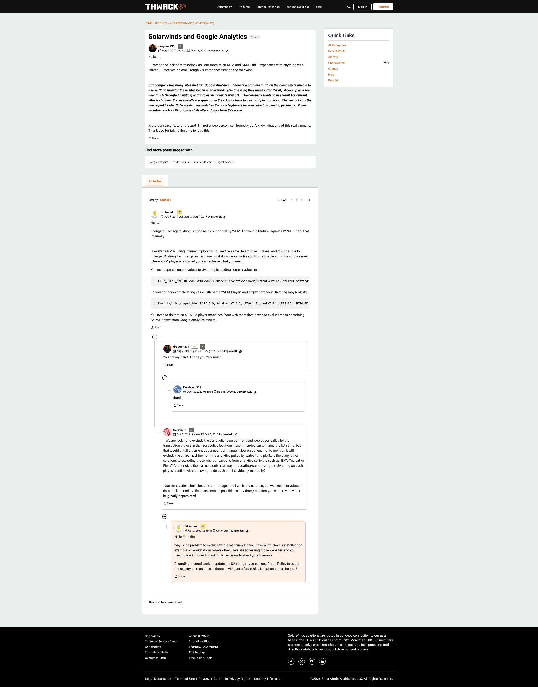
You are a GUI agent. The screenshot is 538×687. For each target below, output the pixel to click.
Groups (333, 68)
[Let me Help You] (179, 212)
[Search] (349, 6)
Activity (333, 57)
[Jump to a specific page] (308, 200)
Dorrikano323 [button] (192, 387)
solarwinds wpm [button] (203, 162)
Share (153, 139)
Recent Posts (336, 51)
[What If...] (180, 47)
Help (331, 74)
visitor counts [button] (181, 162)
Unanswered (358, 62)
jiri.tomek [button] (167, 212)
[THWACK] (166, 7)
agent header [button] (225, 162)
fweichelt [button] (179, 430)
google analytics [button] (159, 162)
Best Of (333, 80)
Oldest (164, 200)
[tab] (155, 181)
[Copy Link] (227, 50)
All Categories (337, 45)
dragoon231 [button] (166, 46)
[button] (152, 48)
